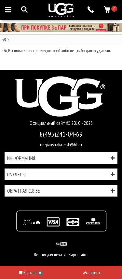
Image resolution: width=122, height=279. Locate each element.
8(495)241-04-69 (61, 134)
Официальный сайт (48, 123)
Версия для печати (50, 254)
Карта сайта (78, 254)
